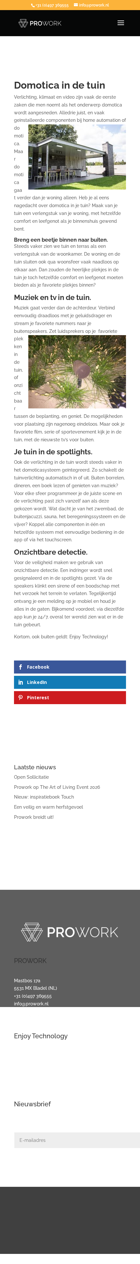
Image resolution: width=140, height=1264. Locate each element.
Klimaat (22, 1086)
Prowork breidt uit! (34, 817)
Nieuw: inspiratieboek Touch (44, 797)
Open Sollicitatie (31, 777)
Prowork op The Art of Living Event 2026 (57, 787)
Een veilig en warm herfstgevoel (48, 807)
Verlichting (25, 1055)
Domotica (24, 1071)
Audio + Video (28, 1063)
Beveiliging (25, 1079)
